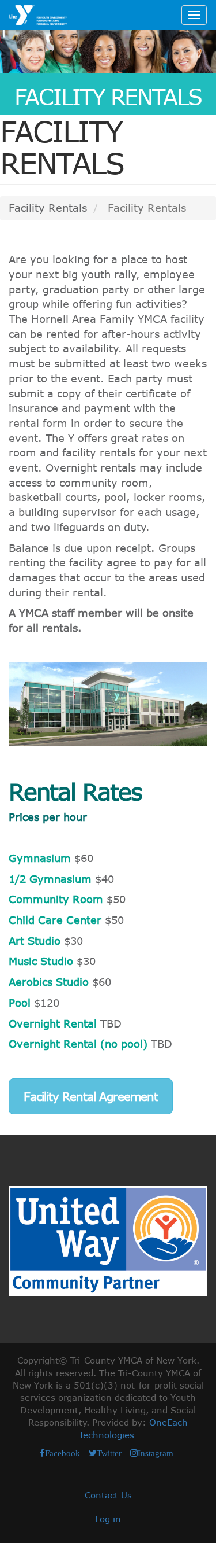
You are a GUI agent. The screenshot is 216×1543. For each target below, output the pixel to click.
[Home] (38, 15)
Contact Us (108, 1495)
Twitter (109, 1453)
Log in (108, 1518)
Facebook (62, 1453)
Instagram (155, 1453)
